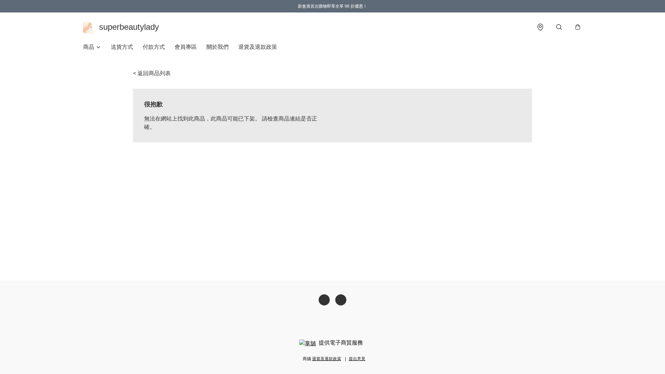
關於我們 (217, 47)
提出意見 (357, 358)
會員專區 (186, 47)
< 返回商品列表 (152, 73)
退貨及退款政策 (257, 47)
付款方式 (154, 47)
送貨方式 (122, 47)
